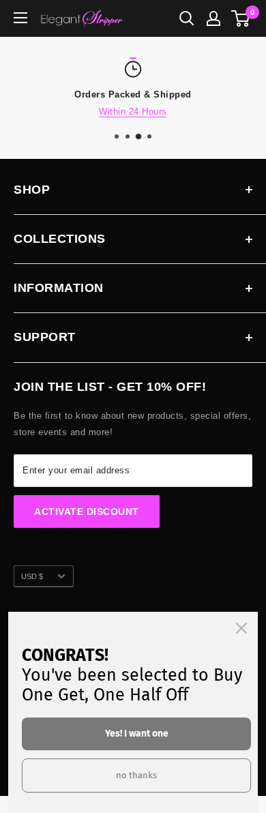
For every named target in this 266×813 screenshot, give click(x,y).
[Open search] (186, 18)
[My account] (213, 18)
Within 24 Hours (133, 111)
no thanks (136, 775)
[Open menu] (20, 17)
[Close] (241, 628)
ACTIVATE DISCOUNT (86, 511)
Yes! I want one (136, 733)
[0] (241, 18)
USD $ (32, 576)
